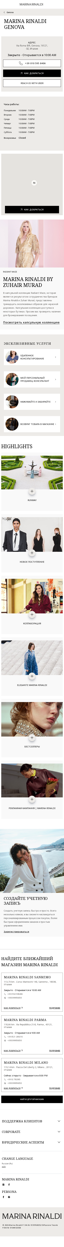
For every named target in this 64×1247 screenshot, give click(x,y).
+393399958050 (15, 998)
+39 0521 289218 (15, 1037)
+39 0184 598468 (15, 994)
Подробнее (54, 1008)
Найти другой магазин (32, 1099)
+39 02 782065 (13, 1079)
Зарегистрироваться (16, 932)
